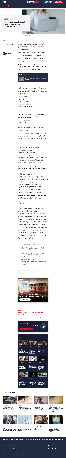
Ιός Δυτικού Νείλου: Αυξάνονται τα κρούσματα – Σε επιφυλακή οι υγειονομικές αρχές (25, 409)
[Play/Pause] (33, 290)
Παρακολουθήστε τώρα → (26, 328)
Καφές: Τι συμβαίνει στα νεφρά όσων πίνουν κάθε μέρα (39, 428)
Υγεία (6, 19)
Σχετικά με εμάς (6, 455)
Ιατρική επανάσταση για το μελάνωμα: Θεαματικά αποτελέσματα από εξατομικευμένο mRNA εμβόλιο (55, 429)
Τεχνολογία (43, 439)
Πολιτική (11, 439)
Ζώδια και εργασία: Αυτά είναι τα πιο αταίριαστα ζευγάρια (30, 312)
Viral (47, 439)
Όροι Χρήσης (22, 454)
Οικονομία (16, 439)
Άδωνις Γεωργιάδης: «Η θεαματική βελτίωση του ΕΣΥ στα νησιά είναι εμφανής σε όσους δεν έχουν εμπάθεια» (9, 428)
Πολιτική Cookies (6, 454)
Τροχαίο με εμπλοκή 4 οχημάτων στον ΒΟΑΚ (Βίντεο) (35, 79)
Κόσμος (25, 439)
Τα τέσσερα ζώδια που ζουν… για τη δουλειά (27, 314)
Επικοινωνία (12, 455)
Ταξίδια (38, 439)
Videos (59, 439)
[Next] (45, 290)
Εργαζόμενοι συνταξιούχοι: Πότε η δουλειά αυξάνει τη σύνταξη (31, 317)
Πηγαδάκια (21, 439)
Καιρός (56, 439)
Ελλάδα (7, 439)
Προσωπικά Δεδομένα (14, 454)
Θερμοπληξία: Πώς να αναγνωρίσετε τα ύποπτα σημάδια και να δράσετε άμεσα (8, 409)
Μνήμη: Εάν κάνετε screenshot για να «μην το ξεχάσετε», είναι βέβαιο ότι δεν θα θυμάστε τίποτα (40, 409)
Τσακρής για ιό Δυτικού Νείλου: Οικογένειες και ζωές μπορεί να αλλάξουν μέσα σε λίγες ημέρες (56, 409)
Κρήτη (4, 439)
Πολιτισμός (30, 439)
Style (50, 439)
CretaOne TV (12, 5)
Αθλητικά (34, 439)
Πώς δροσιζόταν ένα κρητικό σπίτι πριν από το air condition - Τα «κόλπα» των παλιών (23, 350)
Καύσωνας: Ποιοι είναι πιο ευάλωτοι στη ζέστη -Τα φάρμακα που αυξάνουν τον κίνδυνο (24, 428)
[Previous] (20, 290)
